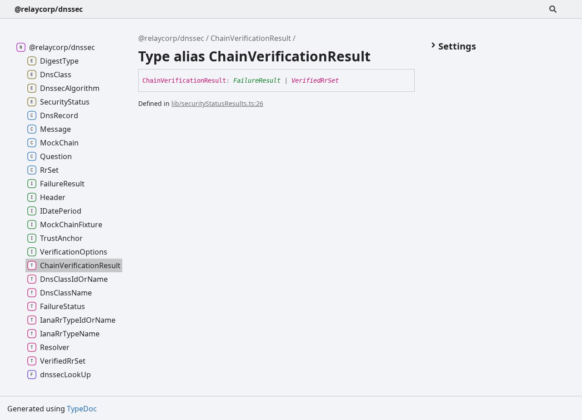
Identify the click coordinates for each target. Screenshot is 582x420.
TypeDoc (82, 409)
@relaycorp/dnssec (49, 9)
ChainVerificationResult (251, 38)
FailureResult (257, 80)
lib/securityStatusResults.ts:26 (217, 103)
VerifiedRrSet (315, 80)
